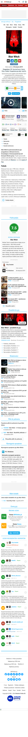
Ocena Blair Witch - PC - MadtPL (14, 566)
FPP (11, 69)
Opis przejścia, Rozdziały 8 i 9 (11, 352)
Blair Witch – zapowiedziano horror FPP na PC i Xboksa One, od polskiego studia (14, 414)
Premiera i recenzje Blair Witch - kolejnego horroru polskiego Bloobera (14, 377)
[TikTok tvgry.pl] (11, 679)
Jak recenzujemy (14, 259)
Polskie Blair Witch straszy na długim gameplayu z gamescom (14, 386)
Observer (13, 160)
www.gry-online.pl (5, 21)
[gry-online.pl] (7, 2)
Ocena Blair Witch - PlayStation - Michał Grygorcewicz (14, 631)
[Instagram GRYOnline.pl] (8, 674)
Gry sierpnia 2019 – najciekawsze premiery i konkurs (14, 300)
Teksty (15, 24)
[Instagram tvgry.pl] (14, 679)
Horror (23, 69)
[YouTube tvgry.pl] (8, 679)
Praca (14, 690)
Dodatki (15, 27)
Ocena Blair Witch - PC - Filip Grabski (14, 550)
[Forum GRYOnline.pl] (22, 674)
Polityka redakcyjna (19, 685)
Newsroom (11, 5)
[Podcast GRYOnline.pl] (17, 674)
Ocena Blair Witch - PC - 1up (14, 597)
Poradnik (20, 27)
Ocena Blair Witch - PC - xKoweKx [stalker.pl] (14, 624)
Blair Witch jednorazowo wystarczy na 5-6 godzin (14, 381)
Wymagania (9, 27)
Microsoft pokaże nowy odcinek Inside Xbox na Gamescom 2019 (14, 397)
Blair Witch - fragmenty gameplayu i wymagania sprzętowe (14, 409)
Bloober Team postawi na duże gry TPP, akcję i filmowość (14, 371)
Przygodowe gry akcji (15, 71)
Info (4, 24)
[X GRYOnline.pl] (11, 674)
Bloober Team (5, 130)
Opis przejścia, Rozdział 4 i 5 (11, 348)
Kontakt (19, 690)
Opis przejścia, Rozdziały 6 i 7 (11, 350)
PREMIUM (4, 5)
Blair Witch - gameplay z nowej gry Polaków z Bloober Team (14, 403)
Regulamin (10, 685)
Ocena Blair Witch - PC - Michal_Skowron (14, 582)
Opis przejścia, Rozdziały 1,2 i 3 (11, 346)
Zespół (10, 690)
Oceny (19, 24)
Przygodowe (18, 21)
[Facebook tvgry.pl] (19, 679)
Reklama (5, 690)
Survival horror (17, 69)
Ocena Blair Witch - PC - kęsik (14, 638)
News (11, 24)
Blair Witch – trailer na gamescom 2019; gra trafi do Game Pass (14, 392)
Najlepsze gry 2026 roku (14, 661)
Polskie (7, 71)
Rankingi (20, 5)
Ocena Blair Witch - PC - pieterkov (14, 613)
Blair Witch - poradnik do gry (14, 333)
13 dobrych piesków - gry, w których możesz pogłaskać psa (14, 279)
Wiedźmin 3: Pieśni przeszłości (14, 658)
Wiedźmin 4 (21, 664)
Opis (8, 24)
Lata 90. (24, 71)
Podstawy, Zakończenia (9, 343)
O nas (5, 685)
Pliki (23, 24)
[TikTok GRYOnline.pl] (14, 674)
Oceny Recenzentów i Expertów (14, 518)
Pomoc (23, 690)
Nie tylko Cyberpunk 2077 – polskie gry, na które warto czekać (14, 293)
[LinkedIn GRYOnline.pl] (19, 674)
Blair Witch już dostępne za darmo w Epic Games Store (14, 363)
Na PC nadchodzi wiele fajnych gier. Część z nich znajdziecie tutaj (14, 286)
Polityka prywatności (9, 687)
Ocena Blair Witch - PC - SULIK (14, 645)
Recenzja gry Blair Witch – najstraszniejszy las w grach (14, 241)
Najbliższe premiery (14, 666)
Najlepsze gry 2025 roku (10, 664)
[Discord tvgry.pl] (17, 679)
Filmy (3, 71)
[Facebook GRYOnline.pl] (6, 674)
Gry (16, 5)
